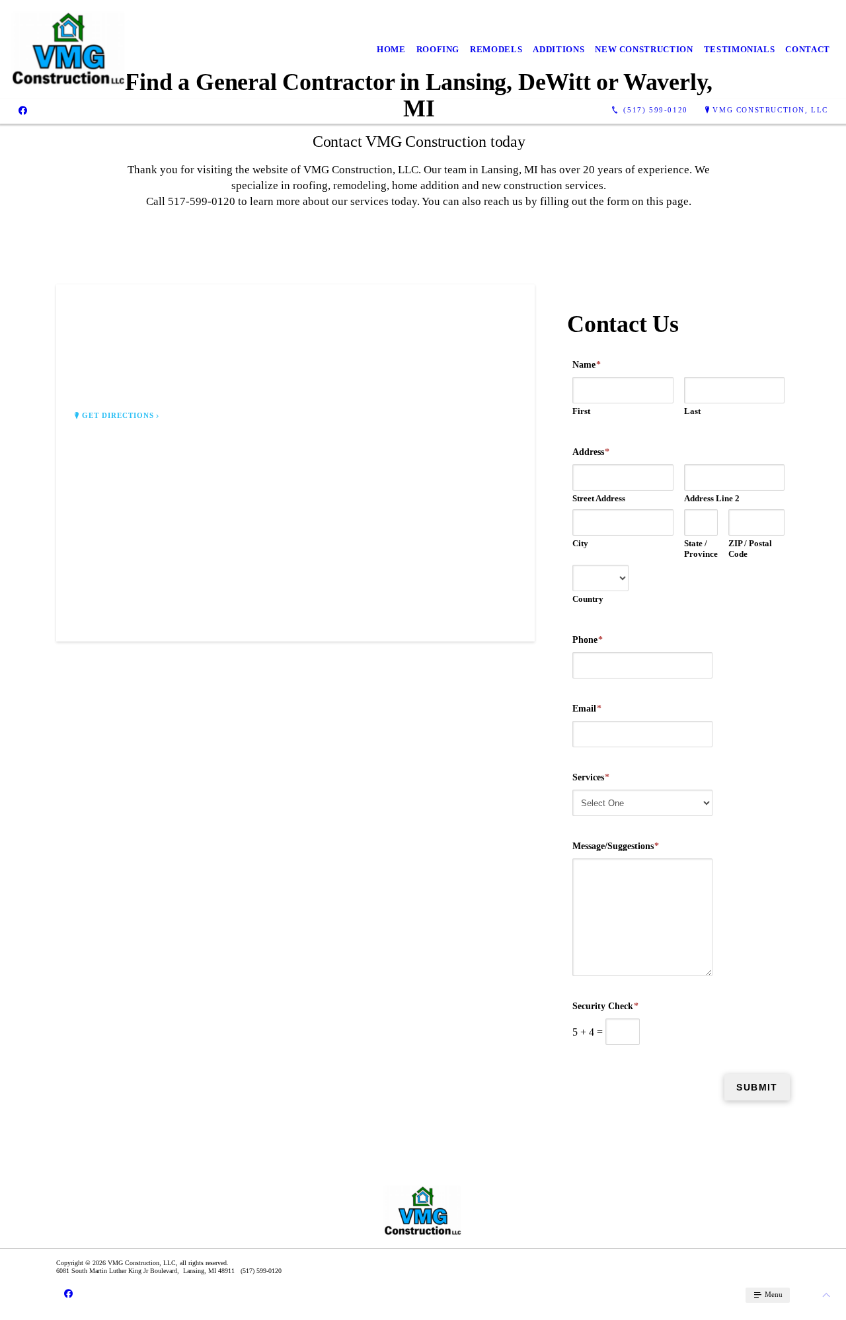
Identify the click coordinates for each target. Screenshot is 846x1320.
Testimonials (739, 49)
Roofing (438, 49)
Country (587, 599)
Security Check (605, 1006)
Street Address (598, 498)
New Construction (644, 49)
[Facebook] (23, 110)
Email (586, 709)
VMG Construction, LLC (770, 110)
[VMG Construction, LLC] (69, 49)
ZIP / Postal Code (750, 548)
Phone (587, 640)
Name (586, 365)
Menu (773, 1294)
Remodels (496, 49)
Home (391, 49)
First (581, 411)
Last (692, 411)
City (580, 543)
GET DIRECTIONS (118, 415)
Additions (558, 49)
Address (590, 452)
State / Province (701, 548)
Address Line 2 (712, 498)
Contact (807, 49)
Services (590, 777)
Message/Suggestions (615, 846)
